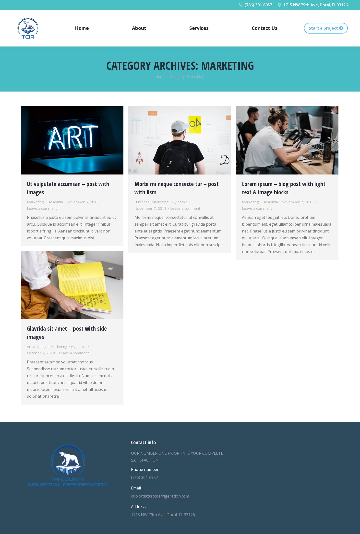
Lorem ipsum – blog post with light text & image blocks (283, 188)
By (55, 201)
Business (142, 201)
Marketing (35, 201)
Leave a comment (42, 208)
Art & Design (37, 346)
